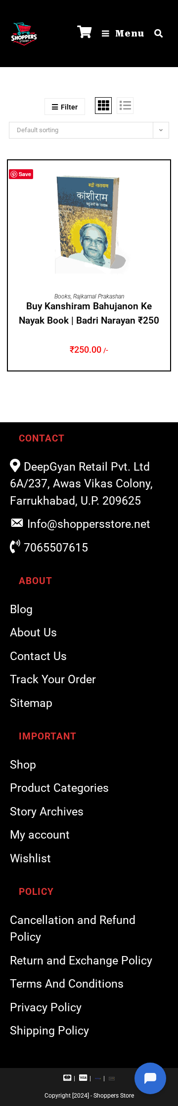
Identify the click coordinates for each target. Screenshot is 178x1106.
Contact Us (38, 656)
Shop (23, 765)
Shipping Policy (49, 1030)
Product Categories (59, 788)
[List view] (125, 105)
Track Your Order (53, 679)
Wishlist (30, 858)
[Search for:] (155, 33)
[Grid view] (103, 105)
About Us (33, 632)
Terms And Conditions (67, 984)
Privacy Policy (46, 1007)
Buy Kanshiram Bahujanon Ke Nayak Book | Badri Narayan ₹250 (89, 313)
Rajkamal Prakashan (98, 296)
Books (62, 296)
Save (25, 174)
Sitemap (31, 703)
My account (40, 835)
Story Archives (47, 811)
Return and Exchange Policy (81, 960)
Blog (21, 609)
